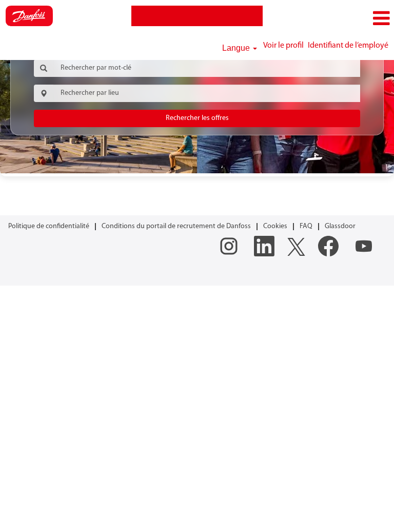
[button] (328, 19)
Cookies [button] (275, 226)
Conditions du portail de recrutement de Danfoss (176, 226)
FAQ (306, 226)
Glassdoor (340, 226)
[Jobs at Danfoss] (29, 16)
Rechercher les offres (197, 118)
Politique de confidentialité (48, 226)
